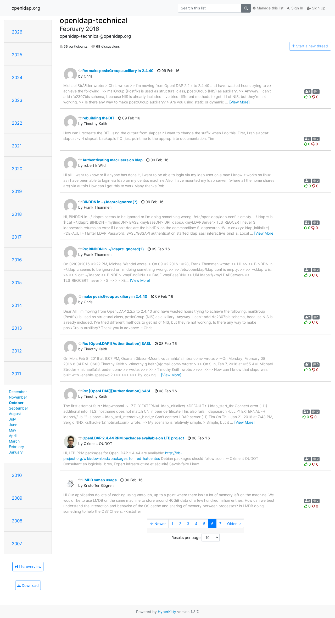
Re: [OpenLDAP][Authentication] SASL (116, 343)
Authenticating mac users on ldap (112, 160)
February (16, 446)
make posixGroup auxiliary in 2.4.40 (114, 296)
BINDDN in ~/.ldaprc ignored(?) (110, 202)
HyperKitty (167, 611)
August (15, 413)
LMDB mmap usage (99, 480)
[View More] (239, 102)
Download (30, 585)
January (16, 452)
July (12, 419)
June (13, 424)
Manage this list (269, 8)
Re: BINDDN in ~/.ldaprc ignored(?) (113, 249)
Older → (234, 523)
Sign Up (318, 8)
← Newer (158, 523)
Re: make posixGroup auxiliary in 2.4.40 (118, 70)
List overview (29, 566)
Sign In (296, 8)
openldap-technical (94, 20)
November (18, 397)
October (16, 402)
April (12, 435)
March (14, 441)
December (18, 391)
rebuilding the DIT (98, 118)
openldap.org (26, 8)
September (18, 408)
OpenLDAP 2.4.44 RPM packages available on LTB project (133, 438)
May (12, 430)
